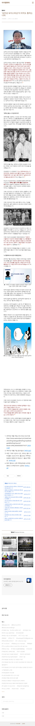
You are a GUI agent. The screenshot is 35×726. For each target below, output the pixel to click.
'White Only (6, 649)
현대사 (6, 483)
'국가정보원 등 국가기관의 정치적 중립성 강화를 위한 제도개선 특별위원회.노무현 (17, 669)
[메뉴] (33, 3)
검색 (31, 701)
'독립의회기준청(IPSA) (23, 686)
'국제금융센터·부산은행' (8, 672)
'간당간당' (29, 649)
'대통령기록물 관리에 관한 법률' (10, 678)
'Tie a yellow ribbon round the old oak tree (15, 646)
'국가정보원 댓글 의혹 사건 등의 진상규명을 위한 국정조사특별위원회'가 (17, 663)
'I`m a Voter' (6, 643)
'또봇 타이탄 (16, 688)
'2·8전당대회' (20, 633)
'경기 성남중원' (21, 651)
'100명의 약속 (27, 630)
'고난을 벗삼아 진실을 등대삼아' (10, 654)
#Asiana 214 (6, 625)
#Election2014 (16, 625)
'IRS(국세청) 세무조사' (8, 641)
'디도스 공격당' (6, 688)
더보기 (3, 691)
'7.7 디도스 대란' (23, 635)
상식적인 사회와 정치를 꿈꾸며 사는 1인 (13, 581)
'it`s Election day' (21, 641)
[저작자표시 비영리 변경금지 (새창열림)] (24, 476)
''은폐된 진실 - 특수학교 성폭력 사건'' (12, 630)
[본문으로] (27, 450)
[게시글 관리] (12, 476)
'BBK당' (4, 638)
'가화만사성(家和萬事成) (18, 649)
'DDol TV (11, 638)
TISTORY (18, 723)
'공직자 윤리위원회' (25, 654)
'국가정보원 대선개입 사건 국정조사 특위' (13, 659)
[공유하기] (10, 476)
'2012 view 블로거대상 (8, 633)
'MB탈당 (30, 643)
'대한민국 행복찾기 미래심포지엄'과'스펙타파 (13, 680)
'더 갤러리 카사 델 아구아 (9, 686)
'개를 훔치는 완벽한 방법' (9, 651)
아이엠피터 (6, 3)
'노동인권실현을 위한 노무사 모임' (11, 675)
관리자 (23, 723)
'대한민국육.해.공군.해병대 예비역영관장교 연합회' (15, 683)
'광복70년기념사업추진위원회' (10, 657)
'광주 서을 (22, 657)
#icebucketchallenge (9, 627)
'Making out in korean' (18, 643)
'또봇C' (23, 688)
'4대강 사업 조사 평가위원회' (10, 635)
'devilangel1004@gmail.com (25, 638)
